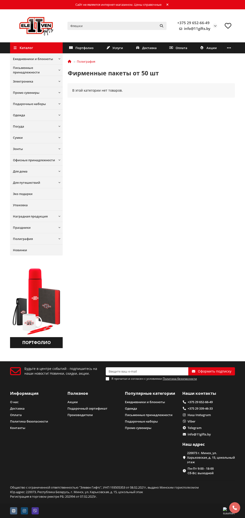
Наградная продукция (30, 216)
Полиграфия (23, 239)
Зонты (18, 149)
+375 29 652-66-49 (193, 22)
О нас (14, 402)
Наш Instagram (199, 415)
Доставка (149, 48)
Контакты (17, 428)
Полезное (77, 393)
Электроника (23, 81)
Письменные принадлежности (26, 70)
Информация (24, 393)
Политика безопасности (29, 421)
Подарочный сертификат (87, 408)
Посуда (18, 126)
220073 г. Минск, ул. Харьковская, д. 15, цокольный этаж (211, 457)
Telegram (194, 428)
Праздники (22, 227)
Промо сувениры (26, 92)
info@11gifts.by (197, 28)
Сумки (18, 137)
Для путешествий (26, 182)
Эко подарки (23, 194)
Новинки (20, 250)
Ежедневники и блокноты (33, 59)
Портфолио (84, 48)
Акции (211, 48)
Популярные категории (150, 393)
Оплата (181, 48)
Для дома (20, 171)
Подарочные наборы (29, 104)
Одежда (19, 115)
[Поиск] (161, 26)
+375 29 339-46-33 (200, 408)
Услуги (117, 48)
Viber (191, 421)
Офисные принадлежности (34, 160)
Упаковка (20, 205)
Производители (80, 415)
